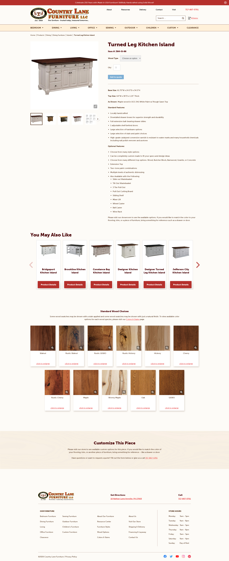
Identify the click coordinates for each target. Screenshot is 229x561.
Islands (69, 35)
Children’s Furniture (70, 527)
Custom (171, 28)
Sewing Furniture (69, 516)
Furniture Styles (103, 527)
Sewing (110, 28)
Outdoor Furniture (70, 521)
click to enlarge (43, 364)
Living (73, 28)
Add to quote (116, 77)
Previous (30, 265)
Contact (159, 10)
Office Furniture (46, 532)
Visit (174, 10)
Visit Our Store (135, 521)
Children (151, 28)
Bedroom (35, 28)
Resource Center (104, 521)
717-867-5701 (192, 9)
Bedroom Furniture (48, 516)
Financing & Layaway (137, 532)
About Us (132, 516)
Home (32, 35)
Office (91, 28)
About (109, 10)
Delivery (142, 10)
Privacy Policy (71, 557)
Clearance (193, 28)
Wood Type (113, 58)
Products (40, 35)
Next (98, 119)
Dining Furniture (59, 35)
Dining (55, 28)
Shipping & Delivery (137, 527)
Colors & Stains (132, 319)
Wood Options (103, 532)
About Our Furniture (105, 516)
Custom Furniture (69, 532)
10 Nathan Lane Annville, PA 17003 (126, 499)
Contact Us (133, 537)
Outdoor (130, 28)
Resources (125, 10)
